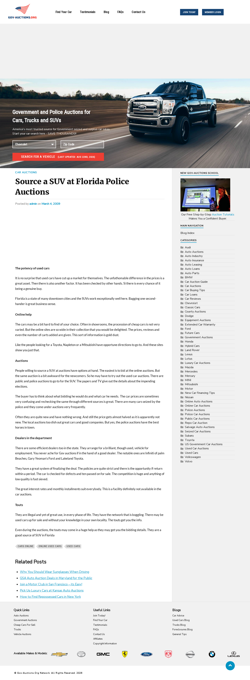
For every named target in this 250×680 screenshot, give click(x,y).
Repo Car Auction (196, 423)
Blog (106, 12)
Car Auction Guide (196, 282)
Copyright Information (105, 643)
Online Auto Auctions (198, 401)
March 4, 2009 (51, 204)
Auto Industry (194, 256)
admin (33, 204)
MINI (188, 380)
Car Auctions (26, 172)
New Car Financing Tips (200, 393)
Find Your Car (63, 12)
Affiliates (98, 639)
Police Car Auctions (197, 414)
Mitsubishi (191, 384)
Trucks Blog (179, 625)
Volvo (188, 461)
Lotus (188, 359)
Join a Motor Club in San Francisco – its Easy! (51, 584)
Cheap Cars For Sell (24, 625)
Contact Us (138, 12)
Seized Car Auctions (198, 431)
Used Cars (73, 546)
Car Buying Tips (195, 290)
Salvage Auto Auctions (200, 427)
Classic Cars (192, 307)
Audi (188, 247)
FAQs (120, 12)
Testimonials (87, 12)
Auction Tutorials (223, 215)
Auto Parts (192, 273)
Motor (189, 389)
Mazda (189, 367)
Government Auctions (199, 337)
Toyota (189, 440)
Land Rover (192, 350)
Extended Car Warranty (200, 325)
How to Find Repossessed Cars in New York (50, 597)
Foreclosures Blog (182, 629)
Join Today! (99, 615)
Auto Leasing (193, 265)
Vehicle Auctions (22, 634)
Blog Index (187, 233)
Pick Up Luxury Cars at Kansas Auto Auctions (52, 590)
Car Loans (191, 295)
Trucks (17, 629)
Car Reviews (193, 299)
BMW (189, 277)
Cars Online (25, 546)
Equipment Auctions (198, 320)
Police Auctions (195, 410)
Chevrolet (191, 303)
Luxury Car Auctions (197, 363)
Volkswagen (193, 457)
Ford (188, 329)
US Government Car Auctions (204, 444)
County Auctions (195, 312)
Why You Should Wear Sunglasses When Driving (54, 572)
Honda (189, 342)
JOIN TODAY (189, 12)
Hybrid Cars (192, 346)
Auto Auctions (194, 252)
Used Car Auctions (197, 448)
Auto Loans (192, 269)
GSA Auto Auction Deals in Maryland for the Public (56, 578)
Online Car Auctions (197, 406)
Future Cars (192, 333)
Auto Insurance (194, 260)
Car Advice (178, 615)
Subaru (189, 436)
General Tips (179, 634)
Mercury (190, 376)
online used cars (50, 546)
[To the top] (230, 665)
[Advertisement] (125, 51)
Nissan (189, 397)
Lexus (189, 354)
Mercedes (191, 372)
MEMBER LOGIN (213, 12)
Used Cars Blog (181, 620)
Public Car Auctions (197, 419)
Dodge (189, 316)
